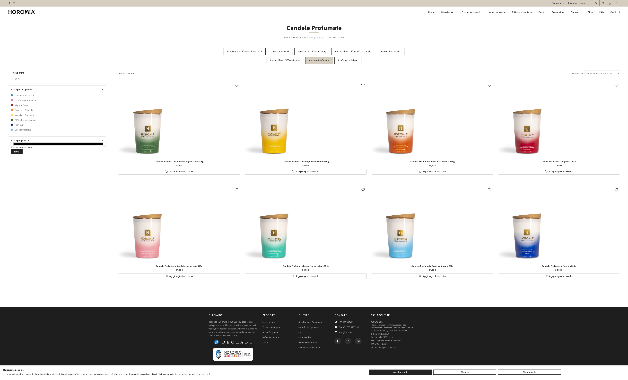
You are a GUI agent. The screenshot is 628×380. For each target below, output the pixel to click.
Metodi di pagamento (308, 327)
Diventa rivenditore (307, 342)
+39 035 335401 (346, 322)
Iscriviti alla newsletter (309, 347)
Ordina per (577, 73)
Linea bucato (268, 322)
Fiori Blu (19, 124)
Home (287, 37)
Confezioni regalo (271, 327)
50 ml (17, 78)
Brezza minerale (23, 129)
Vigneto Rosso (22, 105)
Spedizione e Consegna (310, 322)
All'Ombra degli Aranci (25, 119)
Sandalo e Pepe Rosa (25, 100)
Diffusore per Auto (271, 337)
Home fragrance (312, 37)
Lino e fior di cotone (25, 95)
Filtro (16, 151)
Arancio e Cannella (24, 110)
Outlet (265, 342)
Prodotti (297, 37)
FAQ (300, 332)
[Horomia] (21, 12)
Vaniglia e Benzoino (24, 115)
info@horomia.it (346, 332)
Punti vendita (304, 337)
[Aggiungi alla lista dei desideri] (236, 85)
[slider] (12, 144)
